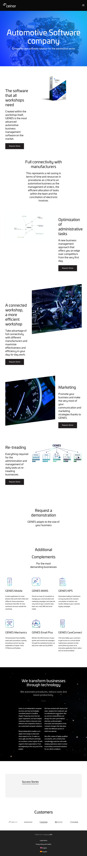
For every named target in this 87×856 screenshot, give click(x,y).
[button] (14, 146)
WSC (51, 834)
